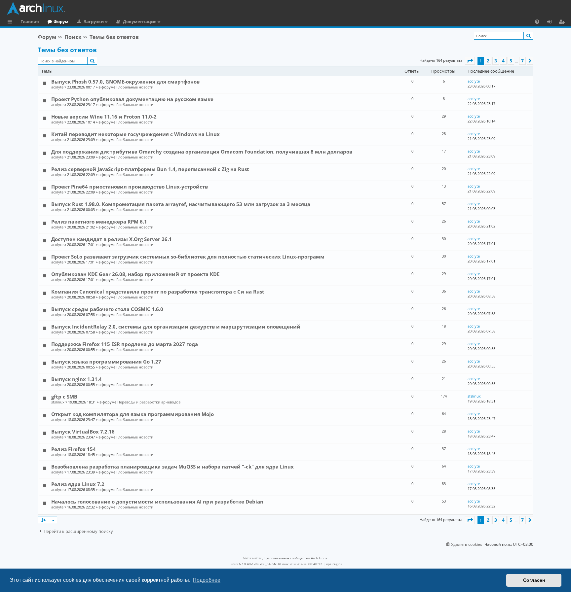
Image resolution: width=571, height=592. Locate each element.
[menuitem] (537, 21)
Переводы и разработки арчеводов (148, 402)
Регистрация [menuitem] (563, 22)
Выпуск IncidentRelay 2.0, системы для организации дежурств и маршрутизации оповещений (175, 326)
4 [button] (503, 60)
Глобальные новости (134, 87)
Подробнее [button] (206, 580)
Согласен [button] (534, 580)
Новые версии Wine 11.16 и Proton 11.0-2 (104, 116)
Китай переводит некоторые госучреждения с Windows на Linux (135, 134)
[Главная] (287, 8)
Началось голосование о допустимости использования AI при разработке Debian (157, 501)
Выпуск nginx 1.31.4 (76, 379)
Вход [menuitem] (551, 22)
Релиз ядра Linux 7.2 (77, 484)
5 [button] (511, 60)
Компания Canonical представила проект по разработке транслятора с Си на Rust (157, 291)
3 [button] (495, 60)
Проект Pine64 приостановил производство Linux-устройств (129, 186)
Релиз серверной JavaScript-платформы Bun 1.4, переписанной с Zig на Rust (150, 169)
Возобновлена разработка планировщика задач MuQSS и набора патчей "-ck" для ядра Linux (172, 466)
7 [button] (522, 60)
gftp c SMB (64, 396)
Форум (61, 21)
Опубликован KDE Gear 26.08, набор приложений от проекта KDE (135, 274)
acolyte (57, 87)
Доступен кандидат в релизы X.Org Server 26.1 (111, 239)
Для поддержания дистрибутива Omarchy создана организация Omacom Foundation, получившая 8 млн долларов (201, 151)
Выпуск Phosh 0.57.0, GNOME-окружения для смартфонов (125, 81)
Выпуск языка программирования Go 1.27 (106, 361)
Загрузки (94, 21)
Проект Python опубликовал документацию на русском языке (132, 99)
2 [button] (488, 60)
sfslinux (57, 402)
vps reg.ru (334, 564)
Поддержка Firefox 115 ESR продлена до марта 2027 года (124, 344)
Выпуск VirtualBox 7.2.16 (83, 431)
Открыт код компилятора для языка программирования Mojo (132, 414)
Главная (29, 21)
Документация (140, 21)
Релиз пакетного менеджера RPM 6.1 (99, 221)
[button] (470, 61)
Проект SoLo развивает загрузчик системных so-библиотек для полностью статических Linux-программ (187, 256)
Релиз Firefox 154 (73, 449)
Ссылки (11, 22)
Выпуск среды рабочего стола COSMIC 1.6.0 (107, 309)
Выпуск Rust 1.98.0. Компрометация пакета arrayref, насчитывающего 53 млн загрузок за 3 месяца (180, 204)
